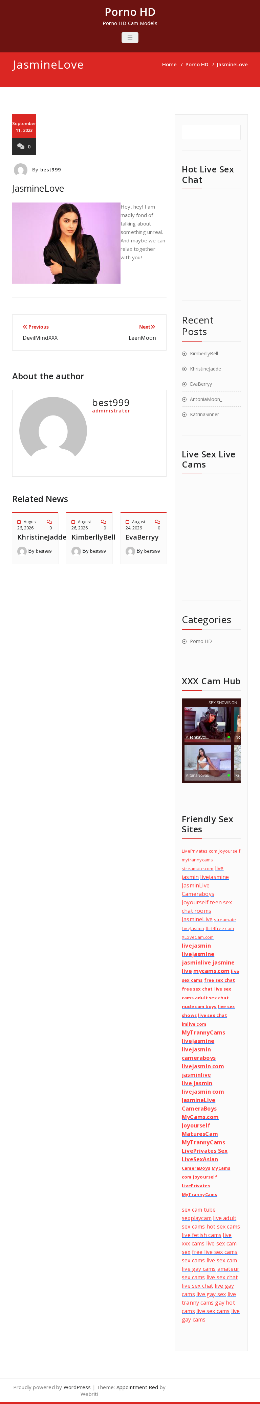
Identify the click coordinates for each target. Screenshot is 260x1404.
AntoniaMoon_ (206, 399)
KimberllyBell (93, 537)
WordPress (77, 1387)
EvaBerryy (142, 537)
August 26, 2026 (27, 525)
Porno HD (197, 64)
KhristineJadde (41, 537)
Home (169, 64)
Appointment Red (136, 1387)
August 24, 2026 (135, 525)
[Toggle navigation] (130, 37)
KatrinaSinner (204, 414)
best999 (50, 169)
